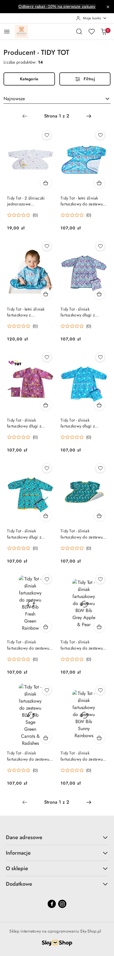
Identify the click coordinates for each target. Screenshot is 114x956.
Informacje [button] (18, 853)
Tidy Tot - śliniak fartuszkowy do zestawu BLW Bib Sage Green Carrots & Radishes (28, 756)
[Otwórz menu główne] (7, 31)
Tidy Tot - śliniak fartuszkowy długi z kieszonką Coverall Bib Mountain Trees (81, 312)
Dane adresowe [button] (24, 837)
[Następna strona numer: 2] (88, 116)
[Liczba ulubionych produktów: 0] (91, 31)
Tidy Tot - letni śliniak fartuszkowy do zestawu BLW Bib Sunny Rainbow (83, 201)
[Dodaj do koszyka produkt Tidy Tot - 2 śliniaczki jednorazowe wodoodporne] (46, 183)
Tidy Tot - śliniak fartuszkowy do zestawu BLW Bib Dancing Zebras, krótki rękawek (82, 534)
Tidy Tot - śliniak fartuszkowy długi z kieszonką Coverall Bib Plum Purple (27, 423)
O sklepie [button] (17, 868)
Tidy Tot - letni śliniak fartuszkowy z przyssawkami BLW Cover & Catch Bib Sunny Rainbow (30, 312)
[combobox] (57, 99)
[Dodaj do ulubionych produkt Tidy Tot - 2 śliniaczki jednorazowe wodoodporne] (46, 135)
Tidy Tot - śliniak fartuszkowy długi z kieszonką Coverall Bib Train (27, 534)
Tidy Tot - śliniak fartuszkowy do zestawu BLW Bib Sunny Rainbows (84, 756)
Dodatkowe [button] (19, 884)
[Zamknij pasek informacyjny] (107, 6)
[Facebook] (52, 904)
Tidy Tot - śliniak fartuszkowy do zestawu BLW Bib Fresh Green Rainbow (28, 645)
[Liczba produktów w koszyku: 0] (104, 31)
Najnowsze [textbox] (14, 98)
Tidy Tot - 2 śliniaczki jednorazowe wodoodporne (26, 201)
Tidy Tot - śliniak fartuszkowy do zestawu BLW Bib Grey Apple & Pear (82, 645)
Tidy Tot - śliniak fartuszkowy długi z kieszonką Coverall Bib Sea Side (81, 423)
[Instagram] (62, 904)
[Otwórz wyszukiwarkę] (79, 31)
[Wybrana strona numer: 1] (56, 116)
